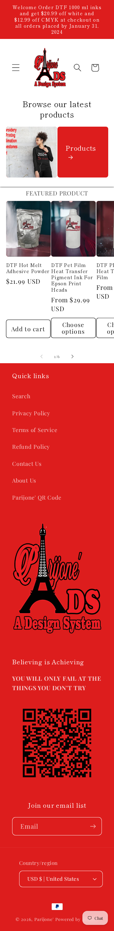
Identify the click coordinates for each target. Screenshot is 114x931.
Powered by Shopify (76, 919)
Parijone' (44, 919)
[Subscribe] (93, 826)
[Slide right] (72, 356)
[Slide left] (41, 356)
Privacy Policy (31, 413)
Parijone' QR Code (36, 497)
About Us (24, 480)
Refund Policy (31, 446)
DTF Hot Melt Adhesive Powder (28, 268)
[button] (15, 67)
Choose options (73, 328)
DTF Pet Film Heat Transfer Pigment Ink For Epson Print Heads (72, 277)
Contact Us (27, 463)
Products (80, 147)
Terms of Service (34, 430)
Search (21, 396)
